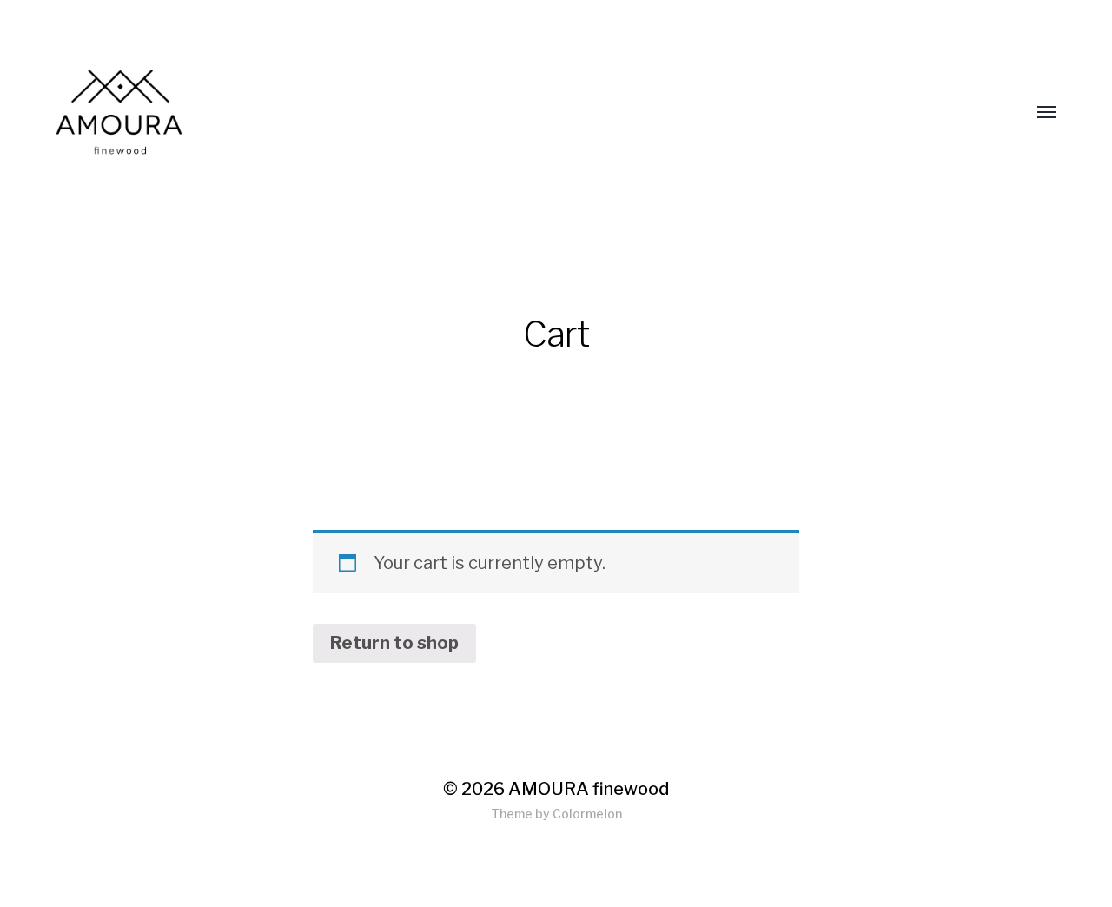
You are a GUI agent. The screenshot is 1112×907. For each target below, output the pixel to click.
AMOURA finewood (588, 788)
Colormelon (587, 813)
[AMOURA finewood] (368, 113)
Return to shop (394, 642)
